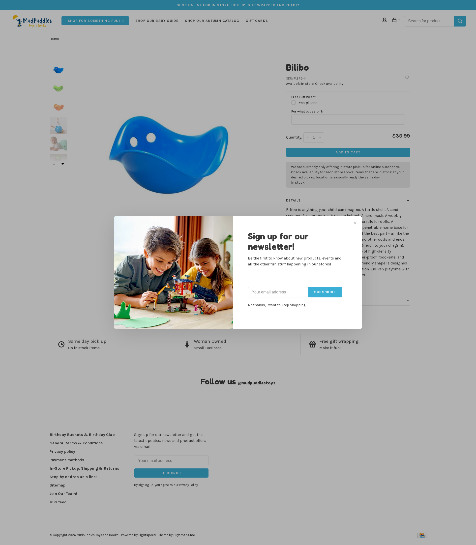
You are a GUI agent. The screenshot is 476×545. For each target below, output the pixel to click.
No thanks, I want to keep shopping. (277, 305)
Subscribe (325, 292)
